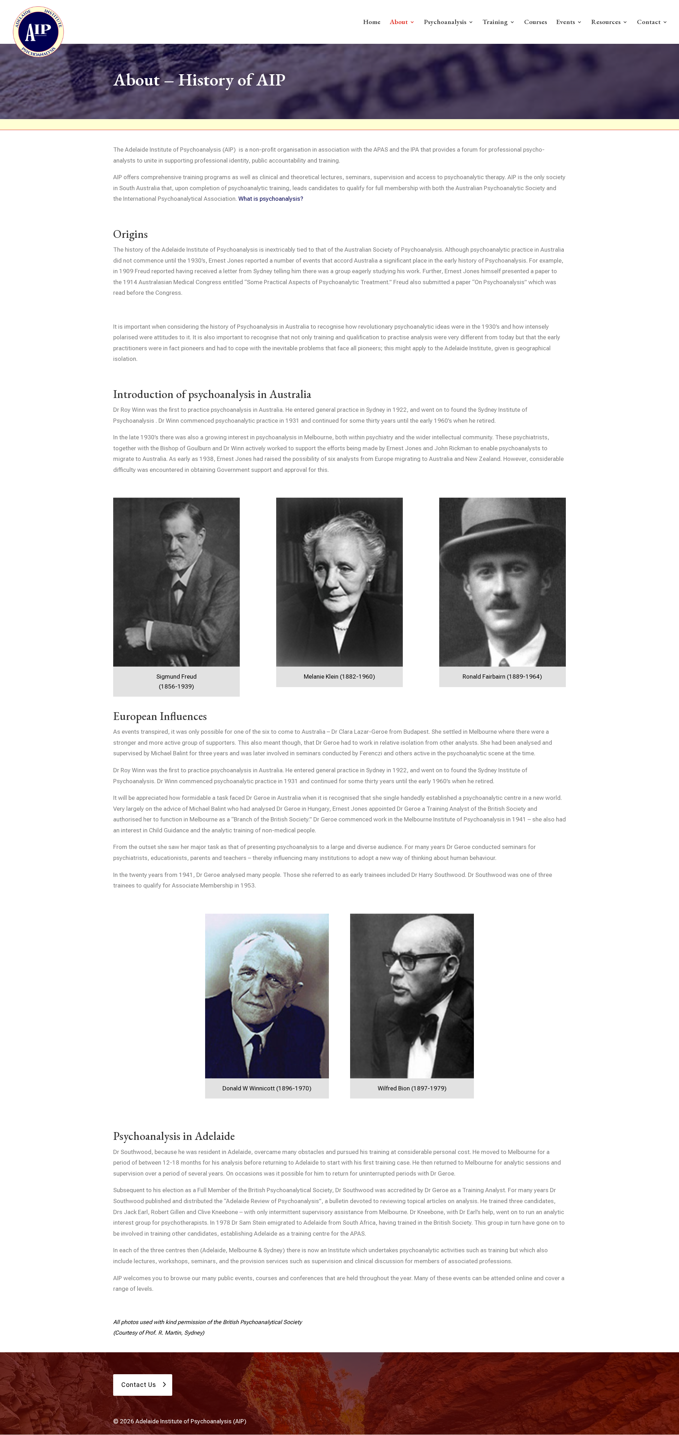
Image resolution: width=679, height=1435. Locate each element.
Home (372, 22)
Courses (535, 22)
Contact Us (138, 1384)
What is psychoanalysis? (270, 198)
